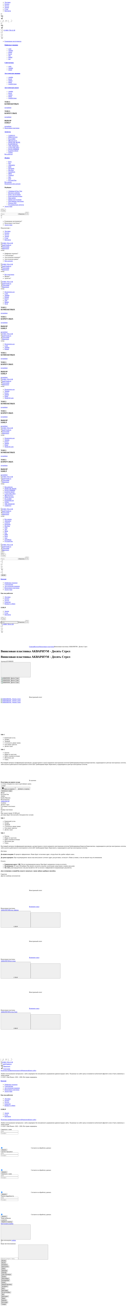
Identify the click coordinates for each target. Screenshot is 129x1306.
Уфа (3, 1294)
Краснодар (5, 1290)
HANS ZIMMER (13, 149)
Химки (3, 1268)
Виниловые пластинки (12, 128)
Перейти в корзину (7, 1222)
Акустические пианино (12, 73)
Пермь (3, 1298)
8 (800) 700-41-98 (7, 243)
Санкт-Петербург (6, 1274)
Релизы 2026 (12, 203)
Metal (10, 173)
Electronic (11, 168)
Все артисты (9, 154)
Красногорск (5, 1266)
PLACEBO (11, 139)
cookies (13, 1240)
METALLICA (12, 140)
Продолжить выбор (7, 1223)
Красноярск (5, 1296)
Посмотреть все (10, 292)
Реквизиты (25, 1070)
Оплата (7, 4)
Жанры (7, 158)
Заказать (4, 1150)
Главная (31, 646)
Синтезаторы (9, 62)
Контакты (8, 11)
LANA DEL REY (13, 147)
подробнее (8, 107)
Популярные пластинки (16, 201)
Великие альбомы (14, 193)
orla (9, 55)
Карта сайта (32, 1070)
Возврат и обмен (10, 604)
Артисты (8, 132)
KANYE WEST (13, 151)
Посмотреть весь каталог (13, 184)
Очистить (21, 214)
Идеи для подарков (14, 194)
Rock (10, 161)
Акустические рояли (12, 87)
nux (9, 59)
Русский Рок (12, 180)
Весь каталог (9, 261)
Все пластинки (9, 274)
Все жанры (8, 182)
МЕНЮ (3, 575)
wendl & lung (12, 84)
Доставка (7, 2)
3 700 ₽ (16, 977)
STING (10, 152)
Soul (9, 178)
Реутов (3, 1262)
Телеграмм (5, 247)
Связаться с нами (7, 791)
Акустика (12, 961)
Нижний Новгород (7, 1284)
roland (10, 52)
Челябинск (5, 1286)
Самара (4, 1304)
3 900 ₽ (16, 1028)
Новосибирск (5, 1278)
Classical (11, 175)
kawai (10, 54)
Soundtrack (11, 172)
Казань (3, 1282)
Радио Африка (14, 910)
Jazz (9, 177)
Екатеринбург (5, 1280)
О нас (6, 9)
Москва (4, 1260)
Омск (3, 1288)
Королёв (4, 1272)
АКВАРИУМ (5, 801)
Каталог (3, 579)
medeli (10, 57)
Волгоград (4, 1302)
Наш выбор (12, 198)
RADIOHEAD (13, 144)
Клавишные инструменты (13, 41)
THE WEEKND (13, 145)
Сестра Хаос (13, 1012)
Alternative (11, 165)
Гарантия (7, 602)
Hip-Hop (11, 170)
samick (10, 80)
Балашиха (4, 1264)
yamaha (10, 50)
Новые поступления (14, 199)
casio (9, 49)
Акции (7, 7)
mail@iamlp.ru (6, 245)
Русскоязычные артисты (16, 205)
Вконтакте (5, 248)
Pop (9, 163)
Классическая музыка (15, 196)
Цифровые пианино (11, 45)
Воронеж (4, 1300)
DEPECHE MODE (14, 142)
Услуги (7, 6)
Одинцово (4, 1270)
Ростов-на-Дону (6, 1292)
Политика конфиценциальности (11, 1070)
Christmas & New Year (15, 191)
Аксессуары (8, 206)
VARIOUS (11, 135)
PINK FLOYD (12, 137)
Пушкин (4, 1276)
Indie (9, 167)
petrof (10, 82)
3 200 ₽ (16, 926)
